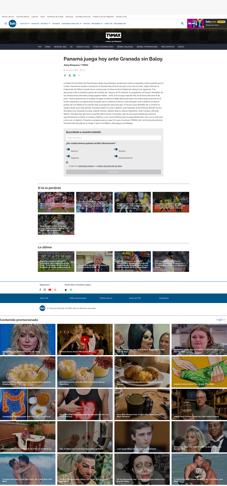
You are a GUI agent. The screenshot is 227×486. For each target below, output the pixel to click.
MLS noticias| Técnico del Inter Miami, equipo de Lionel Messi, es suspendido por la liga (131, 206)
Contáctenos (164, 298)
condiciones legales (86, 166)
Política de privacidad (78, 298)
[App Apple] (66, 289)
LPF (71, 47)
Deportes (44, 24)
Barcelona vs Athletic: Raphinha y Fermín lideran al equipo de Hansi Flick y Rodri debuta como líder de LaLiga (93, 205)
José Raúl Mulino (22, 17)
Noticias (23, 24)
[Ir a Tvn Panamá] (12, 23)
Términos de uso (106, 298)
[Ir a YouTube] (50, 289)
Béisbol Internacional (147, 47)
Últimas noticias (8, 17)
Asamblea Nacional (83, 17)
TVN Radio (56, 24)
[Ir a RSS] (56, 289)
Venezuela (69, 17)
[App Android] (71, 289)
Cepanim (34, 17)
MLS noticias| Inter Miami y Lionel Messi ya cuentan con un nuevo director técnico (54, 206)
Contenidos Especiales (70, 24)
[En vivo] (208, 21)
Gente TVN (108, 24)
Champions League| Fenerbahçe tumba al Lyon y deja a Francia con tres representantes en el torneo (170, 206)
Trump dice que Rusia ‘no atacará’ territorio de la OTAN (93, 266)
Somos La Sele (82, 47)
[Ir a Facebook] (41, 289)
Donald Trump (121, 17)
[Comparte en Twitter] (69, 75)
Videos (181, 47)
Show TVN (35, 24)
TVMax (47, 47)
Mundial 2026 (60, 47)
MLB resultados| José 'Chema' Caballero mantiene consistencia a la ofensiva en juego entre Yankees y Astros (170, 264)
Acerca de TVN (134, 298)
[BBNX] (42, 308)
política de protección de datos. (109, 166)
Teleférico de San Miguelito (103, 17)
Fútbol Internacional (103, 47)
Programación (120, 24)
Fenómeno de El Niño (55, 17)
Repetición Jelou (212, 25)
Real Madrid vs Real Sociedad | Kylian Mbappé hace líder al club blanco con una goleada (54, 228)
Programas (95, 24)
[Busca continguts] (182, 23)
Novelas (86, 24)
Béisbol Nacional (125, 47)
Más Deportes (167, 47)
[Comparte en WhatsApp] (74, 75)
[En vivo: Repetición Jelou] (195, 23)
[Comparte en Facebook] (65, 75)
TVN (39, 47)
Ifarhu (42, 17)
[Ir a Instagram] (45, 289)
